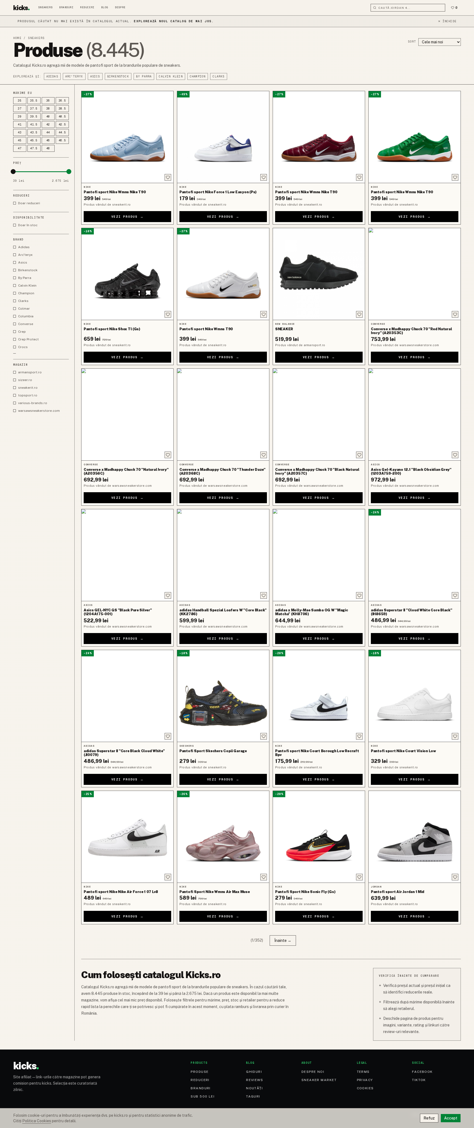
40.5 (62, 116)
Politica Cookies (36, 1121)
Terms (363, 1072)
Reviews (254, 1080)
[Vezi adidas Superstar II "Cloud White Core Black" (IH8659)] (415, 555)
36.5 (62, 100)
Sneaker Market (319, 1080)
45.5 (34, 140)
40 (48, 116)
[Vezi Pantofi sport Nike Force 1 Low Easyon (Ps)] (223, 137)
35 (20, 100)
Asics (95, 76)
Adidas (52, 76)
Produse (199, 1072)
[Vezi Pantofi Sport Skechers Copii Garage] (223, 696)
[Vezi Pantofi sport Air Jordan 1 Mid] (415, 837)
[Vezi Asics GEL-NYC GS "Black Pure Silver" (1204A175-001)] (127, 555)
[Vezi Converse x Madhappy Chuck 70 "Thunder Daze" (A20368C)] (223, 414)
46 (48, 140)
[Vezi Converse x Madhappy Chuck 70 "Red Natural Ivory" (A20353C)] (415, 274)
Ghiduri (254, 1072)
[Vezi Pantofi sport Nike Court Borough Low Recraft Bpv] (319, 696)
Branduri (66, 7)
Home (17, 38)
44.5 (62, 132)
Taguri (253, 1096)
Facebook (422, 1072)
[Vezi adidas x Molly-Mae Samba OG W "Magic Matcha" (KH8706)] (319, 555)
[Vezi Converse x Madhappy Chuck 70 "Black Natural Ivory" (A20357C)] (319, 414)
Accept (450, 1118)
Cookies (365, 1088)
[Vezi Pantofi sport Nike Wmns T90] (223, 274)
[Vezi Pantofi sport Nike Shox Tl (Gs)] (127, 274)
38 (48, 108)
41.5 (34, 124)
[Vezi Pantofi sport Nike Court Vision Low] (415, 696)
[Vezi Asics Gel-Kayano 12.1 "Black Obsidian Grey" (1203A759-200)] (415, 414)
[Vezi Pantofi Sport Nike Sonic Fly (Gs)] (319, 837)
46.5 (62, 140)
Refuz (429, 1118)
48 (48, 148)
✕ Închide (447, 21)
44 (48, 132)
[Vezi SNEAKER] (319, 274)
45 (20, 140)
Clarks (218, 76)
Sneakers (45, 7)
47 (20, 148)
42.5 (62, 124)
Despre (120, 7)
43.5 (34, 132)
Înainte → (282, 940)
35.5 (34, 100)
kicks (21, 7)
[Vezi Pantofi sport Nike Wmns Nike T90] (127, 137)
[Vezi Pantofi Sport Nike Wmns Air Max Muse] (223, 837)
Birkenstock (118, 76)
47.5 (34, 148)
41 (20, 124)
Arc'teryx (74, 76)
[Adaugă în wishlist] (168, 177)
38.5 (62, 108)
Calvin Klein (170, 76)
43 (20, 132)
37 (20, 108)
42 (48, 124)
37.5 (34, 108)
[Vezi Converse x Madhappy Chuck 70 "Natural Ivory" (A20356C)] (127, 414)
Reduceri (87, 7)
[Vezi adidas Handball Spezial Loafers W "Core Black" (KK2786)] (223, 555)
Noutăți (254, 1088)
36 (48, 100)
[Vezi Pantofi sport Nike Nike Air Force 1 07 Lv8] (127, 837)
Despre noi (312, 1072)
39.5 (34, 116)
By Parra (144, 76)
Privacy (365, 1080)
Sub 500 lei (203, 1096)
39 (20, 116)
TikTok (419, 1080)
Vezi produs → (127, 217)
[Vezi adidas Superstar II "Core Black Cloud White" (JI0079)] (127, 696)
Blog (104, 7)
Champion (198, 76)
